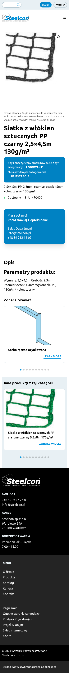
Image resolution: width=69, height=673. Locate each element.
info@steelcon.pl (13, 504)
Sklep (45, 4)
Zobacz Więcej (50, 443)
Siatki (50, 116)
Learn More (52, 356)
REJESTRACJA (20, 176)
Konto (60, 4)
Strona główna (12, 113)
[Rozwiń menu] (64, 17)
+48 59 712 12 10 (14, 500)
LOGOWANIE (34, 167)
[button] (58, 37)
